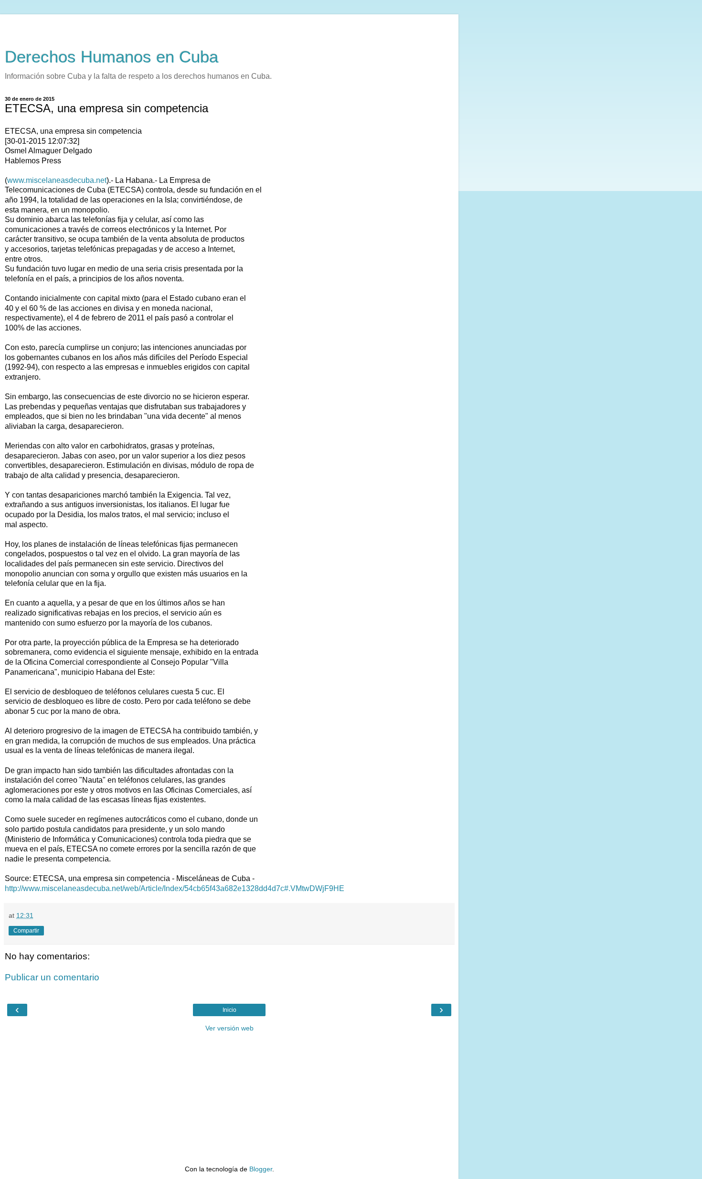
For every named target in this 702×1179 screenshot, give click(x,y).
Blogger (260, 1169)
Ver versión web (229, 1028)
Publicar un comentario (52, 977)
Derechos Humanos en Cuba (111, 57)
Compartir (26, 930)
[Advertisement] (229, 26)
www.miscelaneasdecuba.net (56, 180)
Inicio (229, 1010)
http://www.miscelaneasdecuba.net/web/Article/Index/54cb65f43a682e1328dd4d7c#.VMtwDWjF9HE (174, 888)
